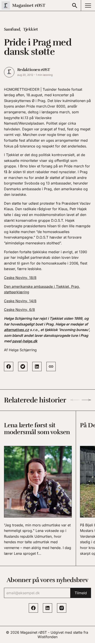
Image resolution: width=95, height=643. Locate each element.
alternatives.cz (16, 329)
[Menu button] (88, 5)
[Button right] (86, 400)
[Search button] (74, 5)
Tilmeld (81, 593)
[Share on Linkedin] (37, 366)
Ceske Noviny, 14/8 (20, 301)
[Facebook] (33, 608)
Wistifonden (47, 637)
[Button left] (75, 400)
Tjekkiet (30, 29)
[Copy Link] (51, 366)
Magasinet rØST (33, 632)
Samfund (12, 29)
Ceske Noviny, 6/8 (19, 309)
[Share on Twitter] (22, 366)
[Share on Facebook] (8, 366)
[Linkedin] (47, 608)
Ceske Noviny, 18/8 (20, 277)
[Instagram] (61, 608)
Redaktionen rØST (33, 69)
